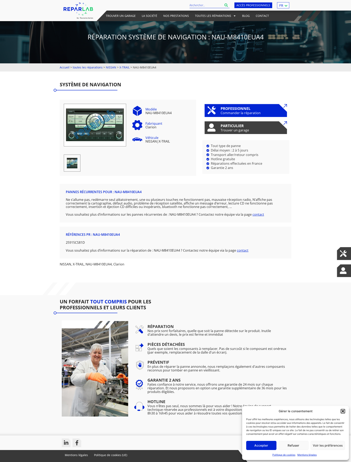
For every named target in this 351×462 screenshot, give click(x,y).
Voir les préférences (328, 445)
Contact (262, 16)
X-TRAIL (124, 67)
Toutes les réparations (213, 16)
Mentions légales (307, 454)
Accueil (64, 67)
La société (149, 16)
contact (258, 214)
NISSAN (111, 67)
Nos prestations (176, 16)
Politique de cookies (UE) (110, 455)
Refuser (293, 445)
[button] (343, 411)
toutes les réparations (88, 67)
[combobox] (206, 5)
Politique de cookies (283, 454)
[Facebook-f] (77, 442)
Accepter (261, 445)
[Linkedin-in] (66, 442)
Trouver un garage (121, 16)
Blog (246, 16)
